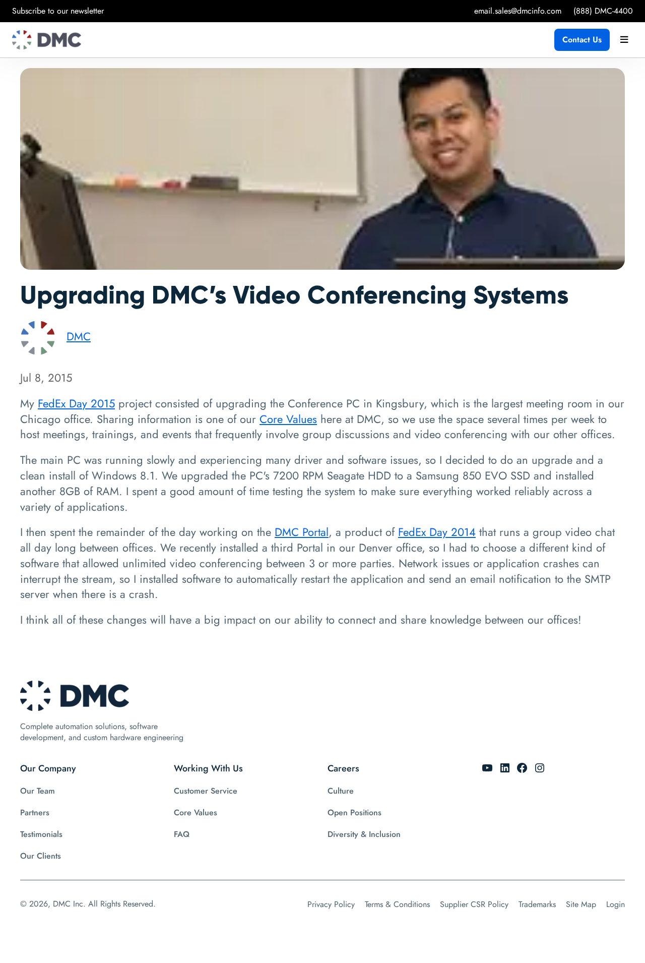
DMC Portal (302, 532)
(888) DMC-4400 (603, 11)
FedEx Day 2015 (76, 403)
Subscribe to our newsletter (58, 11)
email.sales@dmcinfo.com (517, 11)
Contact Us (582, 39)
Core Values (288, 419)
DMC (79, 336)
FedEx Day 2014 (437, 532)
